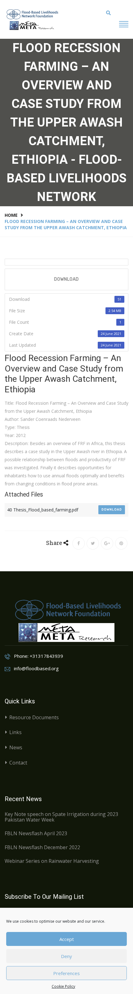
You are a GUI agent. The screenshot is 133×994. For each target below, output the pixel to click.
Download (66, 279)
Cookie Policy (63, 986)
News (15, 747)
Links (15, 732)
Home (11, 215)
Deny (66, 956)
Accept (66, 939)
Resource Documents (34, 717)
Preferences (66, 973)
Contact (18, 762)
